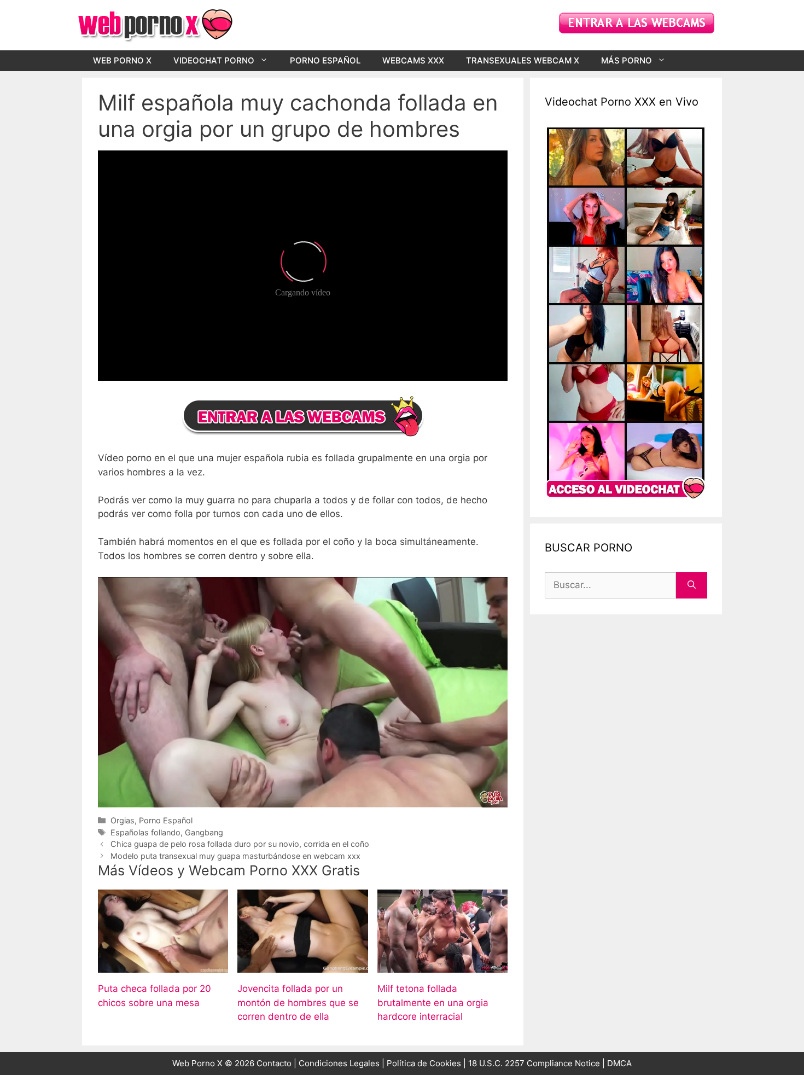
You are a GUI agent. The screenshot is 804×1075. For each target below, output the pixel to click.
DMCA (619, 1063)
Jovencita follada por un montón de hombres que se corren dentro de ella (298, 1002)
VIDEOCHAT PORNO (213, 60)
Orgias (122, 820)
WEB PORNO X (122, 60)
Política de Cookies (424, 1063)
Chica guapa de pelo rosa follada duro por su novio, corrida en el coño (239, 844)
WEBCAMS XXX (413, 60)
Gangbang (204, 832)
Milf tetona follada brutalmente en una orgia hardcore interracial (432, 1002)
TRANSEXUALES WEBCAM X (522, 60)
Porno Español (166, 820)
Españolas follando (145, 832)
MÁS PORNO (626, 60)
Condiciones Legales (339, 1063)
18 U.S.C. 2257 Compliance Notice (535, 1063)
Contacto (274, 1063)
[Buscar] (691, 585)
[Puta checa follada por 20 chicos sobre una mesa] (163, 965)
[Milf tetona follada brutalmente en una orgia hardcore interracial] (442, 965)
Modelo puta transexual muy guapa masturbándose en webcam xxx (235, 856)
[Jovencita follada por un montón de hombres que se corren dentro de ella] (302, 965)
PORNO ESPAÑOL (325, 60)
